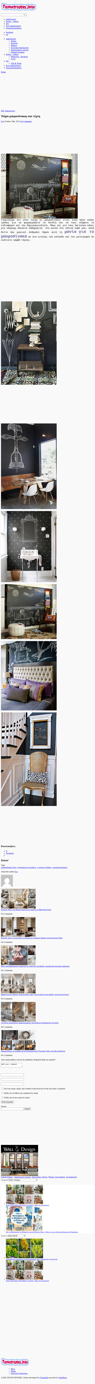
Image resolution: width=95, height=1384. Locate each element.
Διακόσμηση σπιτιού (22, 1177)
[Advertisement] (46, 74)
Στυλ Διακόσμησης (13, 26)
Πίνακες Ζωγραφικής (56, 1177)
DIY (2, 111)
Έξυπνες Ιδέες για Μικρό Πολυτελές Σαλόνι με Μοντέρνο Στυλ (26, 910)
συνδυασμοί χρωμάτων (27, 867)
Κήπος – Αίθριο (12, 21)
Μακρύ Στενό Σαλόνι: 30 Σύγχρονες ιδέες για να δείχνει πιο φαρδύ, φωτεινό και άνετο (35, 994)
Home (3, 72)
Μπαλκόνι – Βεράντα (19, 57)
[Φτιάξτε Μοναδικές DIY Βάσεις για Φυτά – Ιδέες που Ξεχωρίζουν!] (24, 1204)
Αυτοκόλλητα (71, 1177)
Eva (2, 121)
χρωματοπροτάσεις (59, 867)
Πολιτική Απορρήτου (19, 1373)
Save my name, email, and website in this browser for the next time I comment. (34, 1089)
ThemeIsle (44, 1378)
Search (3, 1106)
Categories (4, 1180)
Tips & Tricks (16, 63)
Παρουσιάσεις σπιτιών (20, 50)
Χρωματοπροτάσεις (14, 28)
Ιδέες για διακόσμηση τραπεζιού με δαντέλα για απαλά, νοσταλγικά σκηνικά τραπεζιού (35, 966)
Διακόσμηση (11, 19)
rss (7, 34)
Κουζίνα (14, 43)
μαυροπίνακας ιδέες (9, 867)
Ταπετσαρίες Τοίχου (39, 1177)
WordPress (63, 1378)
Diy (7, 24)
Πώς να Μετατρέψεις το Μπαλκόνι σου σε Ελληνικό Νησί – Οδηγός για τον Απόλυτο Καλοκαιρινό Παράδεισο (42, 1232)
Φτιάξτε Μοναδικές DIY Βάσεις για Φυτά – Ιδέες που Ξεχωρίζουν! (27, 1205)
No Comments (26, 121)
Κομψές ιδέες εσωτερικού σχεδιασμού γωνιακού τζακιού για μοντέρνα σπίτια (31, 938)
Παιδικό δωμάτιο (17, 52)
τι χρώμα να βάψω (44, 867)
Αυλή (13, 59)
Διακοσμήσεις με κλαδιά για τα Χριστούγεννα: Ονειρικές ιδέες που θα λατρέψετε (33, 1051)
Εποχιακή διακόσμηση (20, 48)
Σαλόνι (13, 41)
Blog (13, 1369)
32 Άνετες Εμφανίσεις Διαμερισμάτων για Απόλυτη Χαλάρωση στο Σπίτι (30, 1023)
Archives (4, 1236)
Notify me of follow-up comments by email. (21, 1093)
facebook (9, 32)
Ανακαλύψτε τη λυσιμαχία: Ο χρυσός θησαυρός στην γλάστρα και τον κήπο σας (32, 1259)
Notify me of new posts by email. (17, 1098)
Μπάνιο (14, 45)
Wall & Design (7, 1177)
